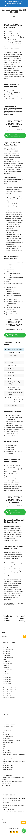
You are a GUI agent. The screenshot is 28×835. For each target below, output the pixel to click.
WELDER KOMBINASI (7, 752)
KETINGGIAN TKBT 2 (7, 679)
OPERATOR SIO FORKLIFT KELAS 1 (10, 704)
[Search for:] (12, 636)
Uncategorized (6, 750)
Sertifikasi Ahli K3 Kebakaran (9, 724)
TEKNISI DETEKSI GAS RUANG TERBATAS (11, 740)
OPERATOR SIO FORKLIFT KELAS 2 (10, 706)
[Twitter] (6, 6)
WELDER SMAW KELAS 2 (8, 767)
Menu (14, 16)
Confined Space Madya (8, 657)
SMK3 (4, 732)
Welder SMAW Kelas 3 (7, 769)
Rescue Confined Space (8, 722)
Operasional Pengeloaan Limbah (10, 687)
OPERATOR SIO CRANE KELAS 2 (9, 700)
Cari (3, 820)
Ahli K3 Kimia (5, 647)
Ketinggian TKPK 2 (7, 683)
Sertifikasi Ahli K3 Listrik (8, 726)
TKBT (4, 744)
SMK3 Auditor (6, 734)
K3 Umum (15, 604)
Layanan (5, 685)
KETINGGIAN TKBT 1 (7, 677)
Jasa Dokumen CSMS (7, 663)
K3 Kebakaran (6, 665)
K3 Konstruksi (6, 667)
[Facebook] (3, 6)
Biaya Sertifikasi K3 (7, 653)
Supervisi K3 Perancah (8, 736)
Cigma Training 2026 (14, 828)
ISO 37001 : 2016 (6, 661)
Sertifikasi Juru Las (7, 730)
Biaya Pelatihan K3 (7, 651)
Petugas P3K (5, 718)
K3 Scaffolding (6, 673)
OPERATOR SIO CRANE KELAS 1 (9, 698)
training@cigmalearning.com (13, 3)
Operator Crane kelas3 (8, 691)
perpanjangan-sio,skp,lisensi (9, 714)
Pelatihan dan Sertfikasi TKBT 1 (9, 712)
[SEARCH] (24, 636)
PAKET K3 (5, 710)
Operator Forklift (6, 694)
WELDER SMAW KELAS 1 (8, 765)
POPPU (4, 720)
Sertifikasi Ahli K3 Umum (8, 728)
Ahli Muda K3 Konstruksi (8, 649)
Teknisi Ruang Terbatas (8, 742)
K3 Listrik (5, 671)
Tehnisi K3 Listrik (6, 738)
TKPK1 (4, 748)
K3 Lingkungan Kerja (7, 669)
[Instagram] (8, 6)
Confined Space (6, 655)
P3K (4, 708)
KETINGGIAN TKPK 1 (7, 681)
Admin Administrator (11, 603)
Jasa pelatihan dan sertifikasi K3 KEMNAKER (14, 11)
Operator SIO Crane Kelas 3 (9, 702)
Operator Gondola (7, 695)
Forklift (4, 659)
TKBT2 (4, 746)
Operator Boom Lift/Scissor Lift (9, 689)
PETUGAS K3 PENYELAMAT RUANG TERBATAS (12, 716)
